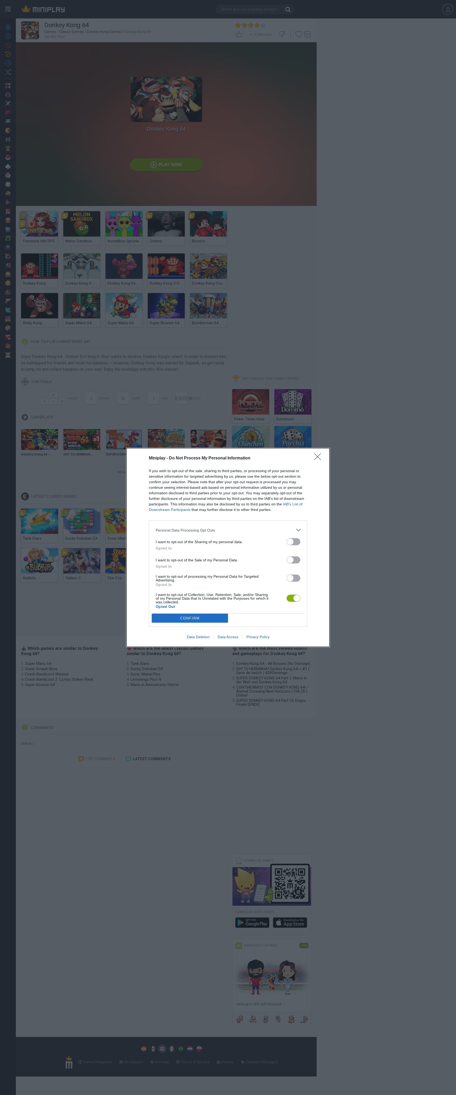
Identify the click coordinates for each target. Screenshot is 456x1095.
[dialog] (228, 547)
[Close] (319, 458)
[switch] (293, 541)
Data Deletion (198, 637)
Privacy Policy (257, 637)
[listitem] (228, 530)
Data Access (228, 637)
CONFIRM (190, 618)
